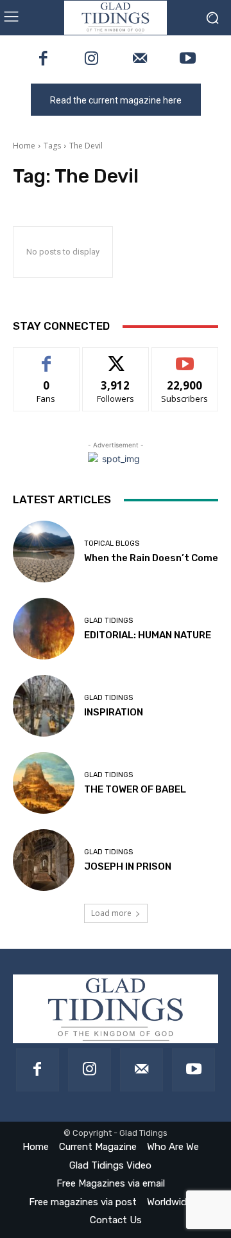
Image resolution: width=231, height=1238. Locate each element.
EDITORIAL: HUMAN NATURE (147, 635)
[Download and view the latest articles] (115, 18)
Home (24, 145)
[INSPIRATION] (43, 706)
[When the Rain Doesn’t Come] (43, 551)
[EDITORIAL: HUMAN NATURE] (43, 628)
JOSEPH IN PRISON (127, 866)
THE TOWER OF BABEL (135, 789)
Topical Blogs (111, 543)
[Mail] (139, 59)
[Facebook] (43, 59)
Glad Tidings (108, 620)
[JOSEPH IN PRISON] (43, 860)
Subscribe (185, 357)
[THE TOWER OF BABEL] (43, 783)
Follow (116, 357)
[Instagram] (91, 59)
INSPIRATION (113, 712)
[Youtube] (188, 59)
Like (46, 357)
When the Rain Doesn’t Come (151, 558)
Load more (111, 913)
